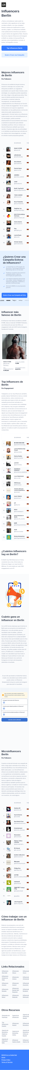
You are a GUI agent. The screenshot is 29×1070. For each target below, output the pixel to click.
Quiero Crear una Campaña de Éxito (14, 295)
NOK (17, 732)
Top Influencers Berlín (14, 48)
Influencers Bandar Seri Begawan (15, 990)
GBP (8, 732)
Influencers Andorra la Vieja (5, 978)
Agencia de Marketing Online (15, 1033)
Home (3, 1057)
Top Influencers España (5, 1024)
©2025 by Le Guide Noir (9, 1055)
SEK (21, 732)
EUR (4, 732)
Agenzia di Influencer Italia (5, 1041)
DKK (25, 732)
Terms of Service (6, 1062)
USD (12, 732)
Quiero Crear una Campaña (14, 55)
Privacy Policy (5, 1060)
